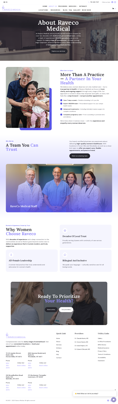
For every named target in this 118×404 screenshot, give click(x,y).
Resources (55, 10)
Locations (43, 10)
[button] (5, 2)
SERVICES (72, 6)
